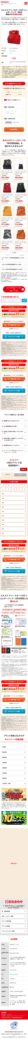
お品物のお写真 (10, 118)
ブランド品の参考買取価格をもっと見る (12, 269)
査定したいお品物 (13, 100)
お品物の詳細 (9, 107)
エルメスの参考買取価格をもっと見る (11, 264)
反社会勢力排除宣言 (5, 1017)
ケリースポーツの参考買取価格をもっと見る (13, 258)
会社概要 (3, 1015)
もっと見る (14, 252)
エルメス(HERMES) (13, 48)
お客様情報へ (14, 129)
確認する (24, 469)
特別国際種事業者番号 (17, 1017)
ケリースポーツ (12, 50)
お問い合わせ (10, 1015)
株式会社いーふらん (5, 1014)
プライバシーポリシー (19, 1015)
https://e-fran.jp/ (14, 974)
